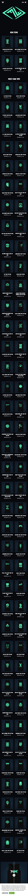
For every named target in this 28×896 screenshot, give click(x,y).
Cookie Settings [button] (5, 893)
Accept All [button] (12, 893)
